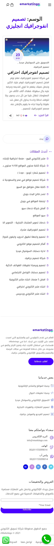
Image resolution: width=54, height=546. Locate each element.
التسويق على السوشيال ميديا (34, 63)
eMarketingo (6, 533)
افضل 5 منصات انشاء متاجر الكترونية (27, 279)
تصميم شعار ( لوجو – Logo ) (31, 173)
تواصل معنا (26, 542)
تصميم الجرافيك (41, 67)
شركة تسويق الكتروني (12, 528)
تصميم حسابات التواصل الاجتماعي (28, 272)
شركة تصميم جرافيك (35, 258)
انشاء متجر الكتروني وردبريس (30, 294)
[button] (12, 5)
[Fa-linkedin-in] (38, 466)
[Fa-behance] (25, 466)
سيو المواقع (39, 215)
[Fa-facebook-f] (44, 466)
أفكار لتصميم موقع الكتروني (31, 244)
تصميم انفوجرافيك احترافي (28, 72)
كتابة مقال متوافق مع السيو (30, 187)
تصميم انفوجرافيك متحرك (32, 230)
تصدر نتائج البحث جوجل (34, 194)
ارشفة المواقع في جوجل (32, 201)
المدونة (13, 542)
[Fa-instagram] (32, 466)
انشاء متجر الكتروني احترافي (31, 286)
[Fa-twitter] (51, 466)
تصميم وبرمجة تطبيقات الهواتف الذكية (25, 265)
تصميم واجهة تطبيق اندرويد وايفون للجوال (23, 237)
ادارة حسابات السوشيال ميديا (30, 251)
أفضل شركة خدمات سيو (33, 208)
